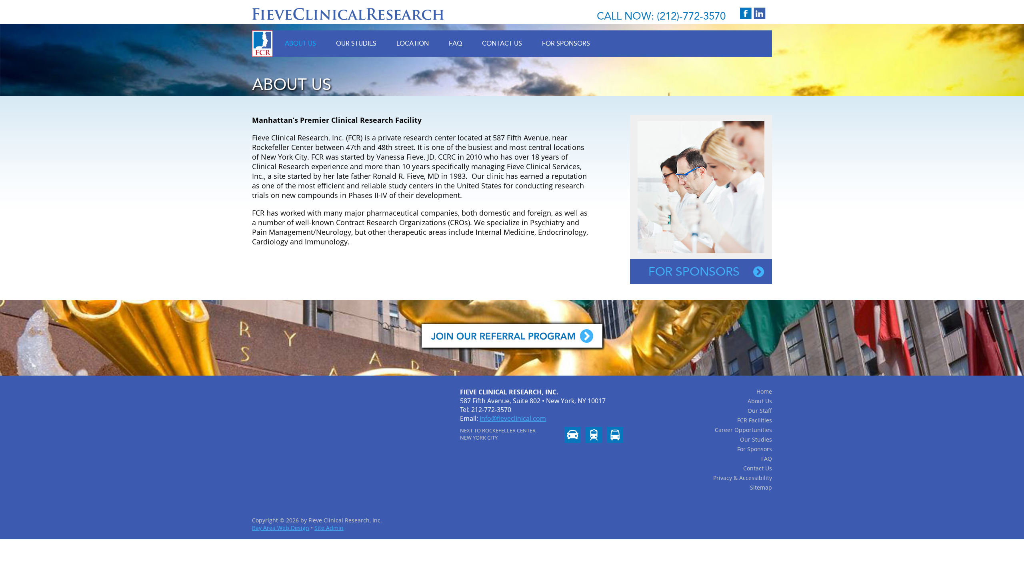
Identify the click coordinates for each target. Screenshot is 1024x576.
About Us (760, 401)
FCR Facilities (754, 420)
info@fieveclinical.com (513, 418)
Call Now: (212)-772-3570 (661, 16)
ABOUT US (300, 43)
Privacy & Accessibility (742, 478)
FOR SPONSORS (566, 43)
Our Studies (756, 439)
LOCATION (412, 43)
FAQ (455, 43)
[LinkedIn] (760, 13)
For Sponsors (694, 271)
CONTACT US (502, 43)
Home (764, 391)
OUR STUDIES (356, 43)
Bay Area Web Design (280, 528)
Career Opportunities (743, 430)
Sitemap (761, 487)
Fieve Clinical (348, 14)
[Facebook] (746, 13)
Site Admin (329, 528)
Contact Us (757, 468)
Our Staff (760, 410)
